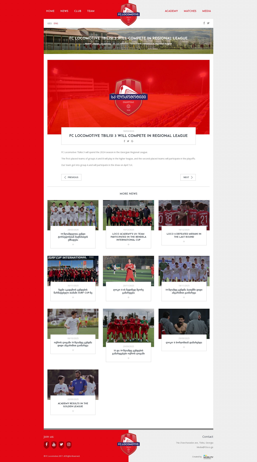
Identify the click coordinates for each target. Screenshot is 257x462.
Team (90, 11)
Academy (171, 11)
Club (77, 11)
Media (206, 11)
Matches (190, 11)
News (64, 11)
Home (50, 11)
